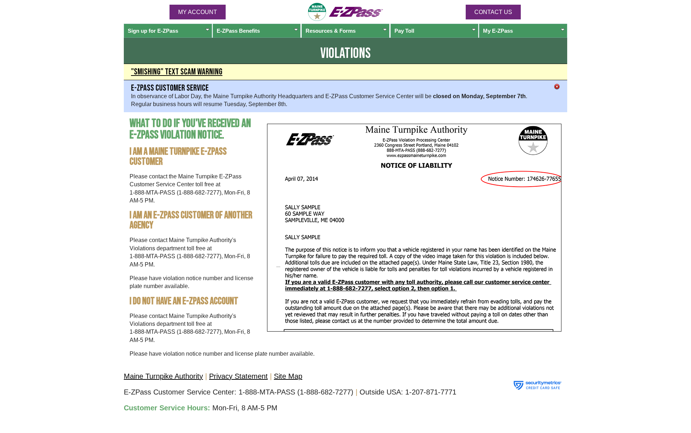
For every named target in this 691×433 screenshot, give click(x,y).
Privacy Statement (238, 376)
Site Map (288, 376)
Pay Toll (404, 31)
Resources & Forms (331, 31)
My (498, 31)
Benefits (238, 31)
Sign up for (153, 31)
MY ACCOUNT (197, 12)
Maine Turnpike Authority (163, 376)
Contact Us (493, 12)
